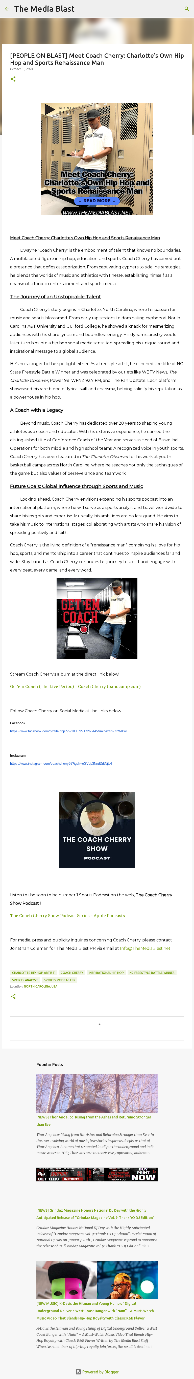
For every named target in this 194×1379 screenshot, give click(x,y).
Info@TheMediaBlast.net (145, 948)
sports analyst (25, 980)
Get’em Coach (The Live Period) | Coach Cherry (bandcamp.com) (75, 686)
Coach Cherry (72, 972)
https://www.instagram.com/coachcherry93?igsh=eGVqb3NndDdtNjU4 (61, 763)
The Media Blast (44, 8)
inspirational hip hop (106, 972)
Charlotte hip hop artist (33, 972)
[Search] (82, 9)
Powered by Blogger (100, 1372)
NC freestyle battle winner (152, 972)
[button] (13, 79)
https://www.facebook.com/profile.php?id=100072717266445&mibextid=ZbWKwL (69, 731)
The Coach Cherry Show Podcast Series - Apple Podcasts (67, 915)
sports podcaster (59, 980)
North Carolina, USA (40, 986)
